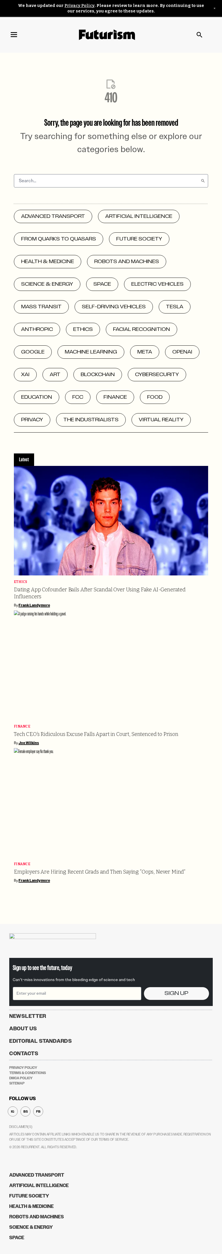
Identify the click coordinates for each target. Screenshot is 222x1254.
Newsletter (27, 1016)
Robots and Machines (36, 1217)
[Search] (203, 181)
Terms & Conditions (27, 1073)
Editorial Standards (40, 1041)
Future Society (29, 1196)
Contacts (23, 1053)
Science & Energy (31, 1227)
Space (16, 1237)
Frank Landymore (34, 605)
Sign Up (176, 993)
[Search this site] (199, 35)
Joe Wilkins (28, 743)
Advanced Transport (36, 1175)
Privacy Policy (79, 5)
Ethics (20, 582)
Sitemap (17, 1083)
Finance (22, 726)
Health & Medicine (31, 1206)
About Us (23, 1028)
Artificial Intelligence (39, 1185)
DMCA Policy (21, 1078)
